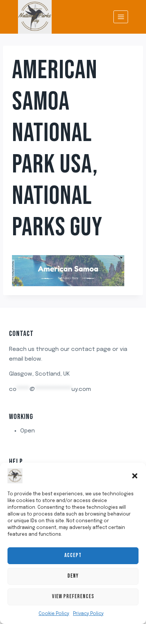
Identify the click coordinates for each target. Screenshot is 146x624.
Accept (73, 555)
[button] (135, 476)
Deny (73, 575)
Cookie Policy (54, 614)
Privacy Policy (88, 614)
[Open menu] (120, 16)
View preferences (73, 596)
